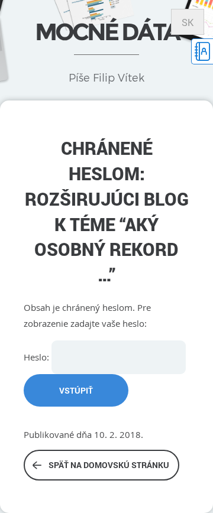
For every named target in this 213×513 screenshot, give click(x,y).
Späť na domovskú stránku (109, 464)
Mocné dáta (107, 31)
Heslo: (37, 357)
